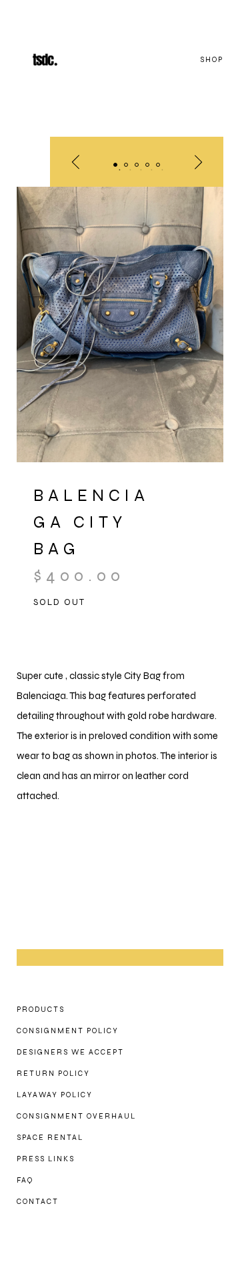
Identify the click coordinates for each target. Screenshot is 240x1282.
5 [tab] (158, 165)
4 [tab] (147, 165)
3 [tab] (137, 165)
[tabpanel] (120, 324)
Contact (38, 1201)
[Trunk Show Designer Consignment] (60, 60)
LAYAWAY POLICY (55, 1095)
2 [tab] (126, 165)
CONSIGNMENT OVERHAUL (76, 1116)
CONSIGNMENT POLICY (68, 1031)
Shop (211, 60)
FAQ (25, 1180)
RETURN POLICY (53, 1073)
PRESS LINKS (46, 1159)
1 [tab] (115, 165)
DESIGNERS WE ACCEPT (70, 1052)
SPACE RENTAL (50, 1137)
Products (41, 1009)
